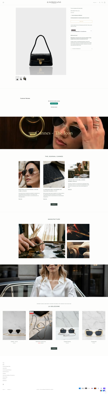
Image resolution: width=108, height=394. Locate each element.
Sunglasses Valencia (67, 341)
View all (54, 204)
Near (3, 362)
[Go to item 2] (20, 78)
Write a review (54, 103)
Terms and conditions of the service (9, 375)
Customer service (6, 371)
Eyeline (54, 348)
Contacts (4, 373)
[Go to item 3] (24, 78)
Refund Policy (5, 377)
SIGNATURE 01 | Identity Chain (41, 341)
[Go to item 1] (17, 78)
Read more (20, 198)
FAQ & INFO (5, 368)
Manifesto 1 (4, 378)
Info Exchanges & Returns (7, 369)
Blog (3, 364)
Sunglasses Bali (93, 341)
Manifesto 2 (5, 380)
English (94, 2)
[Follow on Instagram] (3, 384)
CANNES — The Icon (14, 341)
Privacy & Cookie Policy (6, 366)
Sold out (81, 21)
